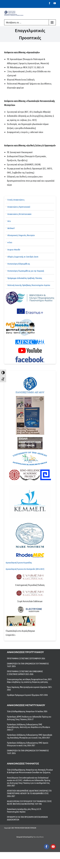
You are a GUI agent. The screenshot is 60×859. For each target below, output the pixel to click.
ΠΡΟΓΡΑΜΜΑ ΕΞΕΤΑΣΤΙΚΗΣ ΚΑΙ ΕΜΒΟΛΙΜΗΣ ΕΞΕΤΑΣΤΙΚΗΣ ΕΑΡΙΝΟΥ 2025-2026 (25, 672)
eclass (9, 242)
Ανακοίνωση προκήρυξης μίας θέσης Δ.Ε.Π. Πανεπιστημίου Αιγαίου (24, 810)
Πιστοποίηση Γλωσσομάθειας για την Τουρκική (25, 271)
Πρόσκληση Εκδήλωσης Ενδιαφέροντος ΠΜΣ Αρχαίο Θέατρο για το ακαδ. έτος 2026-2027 (27, 744)
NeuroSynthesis (38, 837)
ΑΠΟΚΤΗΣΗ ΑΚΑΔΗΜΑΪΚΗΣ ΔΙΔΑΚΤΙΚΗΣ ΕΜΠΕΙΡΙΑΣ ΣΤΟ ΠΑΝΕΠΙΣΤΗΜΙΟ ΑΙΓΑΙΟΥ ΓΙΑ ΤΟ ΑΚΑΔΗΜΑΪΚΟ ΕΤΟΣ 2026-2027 (29, 793)
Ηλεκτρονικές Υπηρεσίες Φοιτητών (21, 235)
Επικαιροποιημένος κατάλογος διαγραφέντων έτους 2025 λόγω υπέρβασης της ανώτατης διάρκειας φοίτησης (29, 680)
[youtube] (53, 846)
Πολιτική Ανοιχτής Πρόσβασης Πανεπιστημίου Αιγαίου (28, 285)
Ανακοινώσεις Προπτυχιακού (18, 206)
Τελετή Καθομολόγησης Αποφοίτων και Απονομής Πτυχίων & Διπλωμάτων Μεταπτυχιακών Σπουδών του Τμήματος (30, 771)
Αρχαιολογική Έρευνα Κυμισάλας (19, 562)
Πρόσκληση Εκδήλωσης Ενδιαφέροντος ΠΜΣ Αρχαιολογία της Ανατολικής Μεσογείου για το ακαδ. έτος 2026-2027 (29, 736)
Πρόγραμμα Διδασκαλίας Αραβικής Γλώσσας (24, 278)
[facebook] (46, 846)
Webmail (11, 228)
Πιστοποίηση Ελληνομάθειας (18, 263)
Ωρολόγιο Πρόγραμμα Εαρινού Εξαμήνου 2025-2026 (27, 695)
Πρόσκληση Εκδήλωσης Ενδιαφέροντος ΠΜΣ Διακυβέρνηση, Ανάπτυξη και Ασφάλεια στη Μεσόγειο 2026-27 (28, 727)
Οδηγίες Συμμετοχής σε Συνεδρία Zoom (22, 256)
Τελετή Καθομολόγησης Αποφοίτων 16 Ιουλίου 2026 (27, 711)
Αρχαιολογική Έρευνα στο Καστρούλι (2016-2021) (25, 569)
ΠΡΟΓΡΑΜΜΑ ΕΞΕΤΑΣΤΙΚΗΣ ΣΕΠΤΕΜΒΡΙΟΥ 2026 (26, 658)
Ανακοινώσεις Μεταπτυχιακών (19, 214)
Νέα (9, 221)
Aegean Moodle (13, 249)
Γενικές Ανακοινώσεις (15, 199)
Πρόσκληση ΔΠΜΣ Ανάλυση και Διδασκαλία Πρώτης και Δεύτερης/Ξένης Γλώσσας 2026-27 (29, 717)
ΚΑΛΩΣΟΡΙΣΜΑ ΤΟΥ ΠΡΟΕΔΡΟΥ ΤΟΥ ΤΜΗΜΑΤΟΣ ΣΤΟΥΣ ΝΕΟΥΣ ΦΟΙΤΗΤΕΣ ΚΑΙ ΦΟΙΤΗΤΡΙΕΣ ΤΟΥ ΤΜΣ (29, 802)
